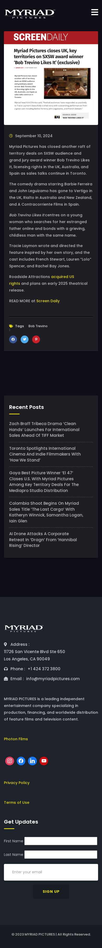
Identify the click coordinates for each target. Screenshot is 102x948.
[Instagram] (9, 761)
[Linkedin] (32, 761)
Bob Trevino (38, 326)
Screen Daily (48, 301)
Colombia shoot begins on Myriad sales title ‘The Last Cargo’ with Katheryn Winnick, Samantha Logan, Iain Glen (46, 512)
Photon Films (16, 739)
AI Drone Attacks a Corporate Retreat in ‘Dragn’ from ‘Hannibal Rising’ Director (43, 539)
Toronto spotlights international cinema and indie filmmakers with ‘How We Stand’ (45, 454)
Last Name (13, 854)
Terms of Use (16, 802)
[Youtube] (44, 761)
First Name (13, 841)
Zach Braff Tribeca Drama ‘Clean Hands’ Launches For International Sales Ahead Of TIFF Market (44, 429)
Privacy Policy (17, 782)
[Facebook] (21, 761)
